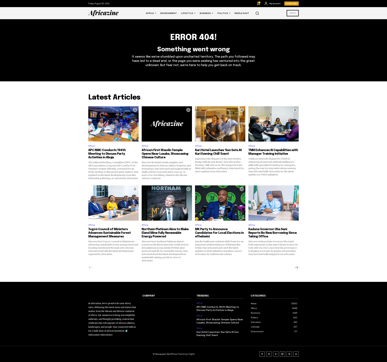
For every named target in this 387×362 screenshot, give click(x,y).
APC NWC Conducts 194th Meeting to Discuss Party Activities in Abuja (107, 154)
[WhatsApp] (296, 354)
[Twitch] (282, 354)
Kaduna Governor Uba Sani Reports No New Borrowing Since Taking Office (272, 233)
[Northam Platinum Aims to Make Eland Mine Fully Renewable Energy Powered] (167, 203)
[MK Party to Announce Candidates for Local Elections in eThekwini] (220, 203)
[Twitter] (289, 354)
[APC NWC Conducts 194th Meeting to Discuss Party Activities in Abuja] (113, 124)
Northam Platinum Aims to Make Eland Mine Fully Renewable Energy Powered (165, 233)
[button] (257, 13)
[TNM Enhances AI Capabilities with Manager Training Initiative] (273, 124)
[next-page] (296, 267)
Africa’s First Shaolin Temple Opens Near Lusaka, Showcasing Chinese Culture (165, 154)
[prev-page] (90, 267)
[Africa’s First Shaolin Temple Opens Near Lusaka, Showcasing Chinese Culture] (167, 124)
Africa (91, 145)
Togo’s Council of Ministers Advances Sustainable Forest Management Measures (109, 233)
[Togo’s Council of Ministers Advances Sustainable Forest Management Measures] (113, 203)
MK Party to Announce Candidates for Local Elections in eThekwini (219, 233)
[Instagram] (269, 354)
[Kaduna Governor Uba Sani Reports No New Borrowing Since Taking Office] (273, 203)
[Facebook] (262, 354)
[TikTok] (275, 354)
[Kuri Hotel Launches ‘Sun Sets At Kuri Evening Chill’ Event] (220, 124)
